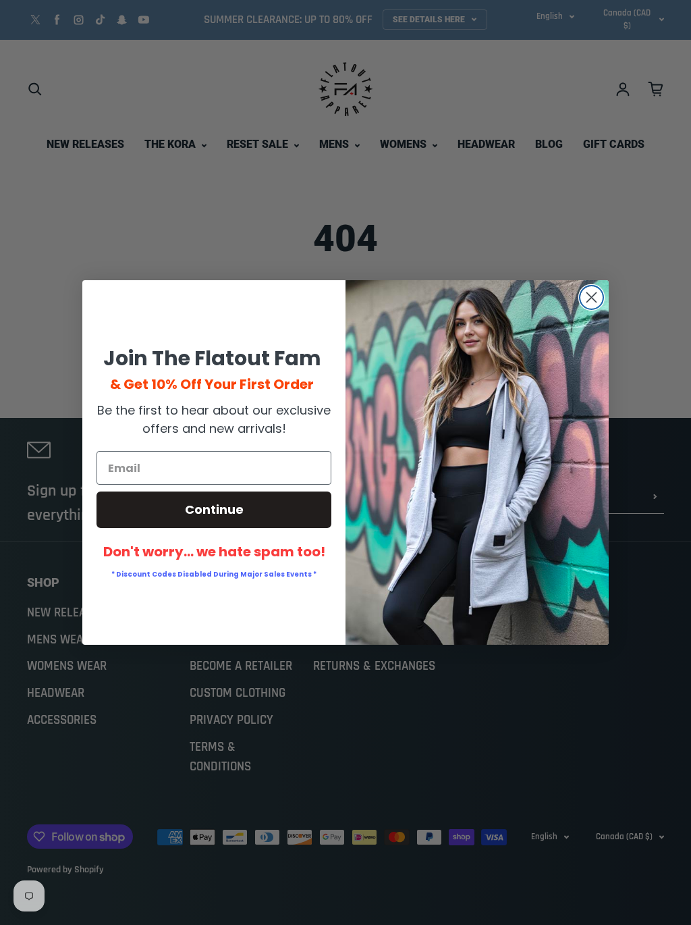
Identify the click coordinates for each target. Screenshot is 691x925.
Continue (214, 509)
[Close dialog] (591, 297)
